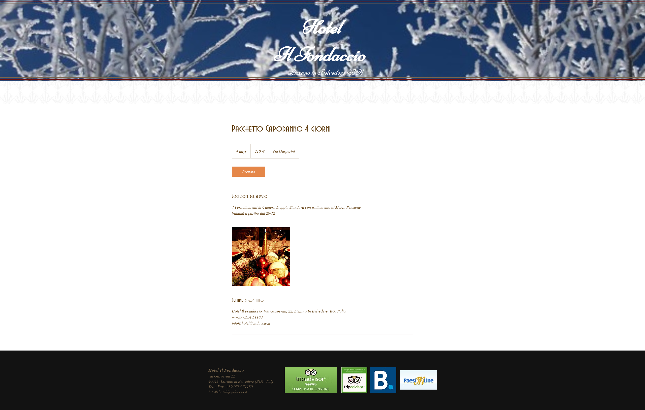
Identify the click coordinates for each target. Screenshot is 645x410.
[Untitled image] (261, 256)
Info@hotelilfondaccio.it (227, 391)
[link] (248, 172)
